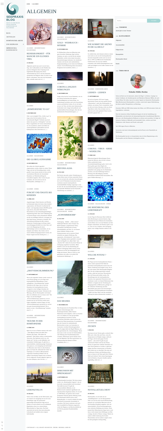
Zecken (92, 326)
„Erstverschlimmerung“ (40, 271)
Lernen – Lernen (97, 92)
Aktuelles (10, 37)
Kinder (108, 203)
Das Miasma (63, 301)
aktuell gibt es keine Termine (123, 30)
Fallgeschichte (62, 39)
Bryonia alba (64, 168)
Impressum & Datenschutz (11, 49)
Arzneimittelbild (39, 48)
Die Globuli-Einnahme (39, 159)
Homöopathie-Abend (14, 40)
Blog (8, 33)
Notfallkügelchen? (99, 390)
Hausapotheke (31, 50)
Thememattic (76, 427)
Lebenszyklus (34, 390)
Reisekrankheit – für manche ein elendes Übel (38, 56)
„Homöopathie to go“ (38, 109)
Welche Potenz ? (97, 255)
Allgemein (30, 48)
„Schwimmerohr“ (66, 215)
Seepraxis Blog (14, 18)
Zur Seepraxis (12, 44)
